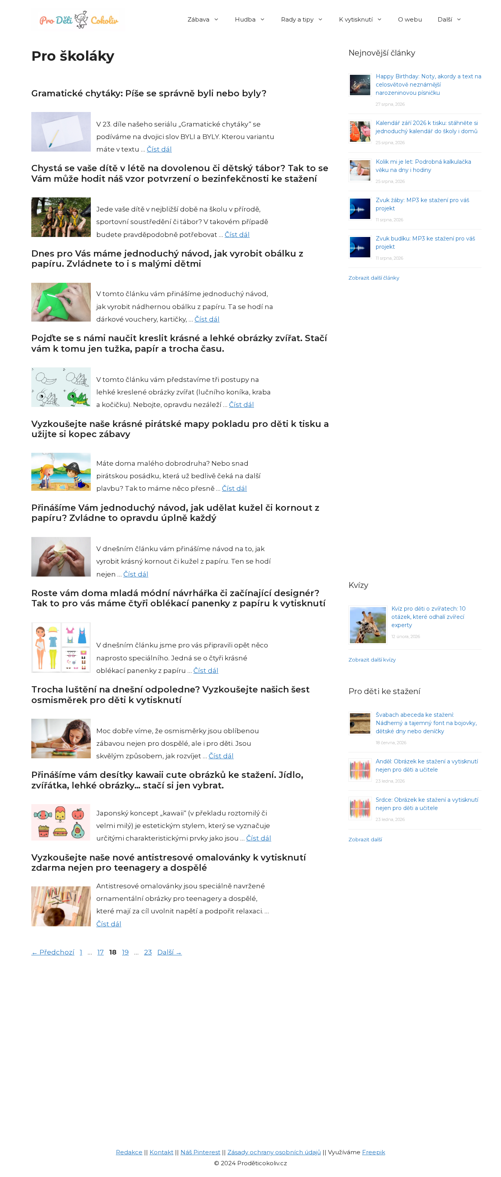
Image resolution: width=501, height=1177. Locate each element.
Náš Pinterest (200, 1152)
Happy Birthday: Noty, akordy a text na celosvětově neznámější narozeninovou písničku (428, 84)
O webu (410, 19)
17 (101, 952)
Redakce (129, 1152)
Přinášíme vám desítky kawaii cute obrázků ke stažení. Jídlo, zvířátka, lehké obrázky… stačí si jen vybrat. (167, 780)
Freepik (373, 1152)
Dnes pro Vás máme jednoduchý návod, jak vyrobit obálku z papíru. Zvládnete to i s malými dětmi (167, 258)
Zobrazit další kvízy (372, 659)
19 (126, 952)
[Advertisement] (415, 429)
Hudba (245, 19)
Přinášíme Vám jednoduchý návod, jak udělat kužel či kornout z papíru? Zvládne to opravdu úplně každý (175, 513)
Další (445, 19)
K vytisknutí (356, 19)
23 (149, 952)
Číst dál (159, 149)
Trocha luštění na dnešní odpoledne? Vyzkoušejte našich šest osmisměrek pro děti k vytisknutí (170, 694)
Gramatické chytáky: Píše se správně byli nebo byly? (149, 93)
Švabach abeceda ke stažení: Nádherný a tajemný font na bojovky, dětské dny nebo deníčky (426, 723)
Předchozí (52, 952)
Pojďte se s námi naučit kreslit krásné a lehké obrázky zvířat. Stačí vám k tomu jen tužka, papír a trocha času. (179, 343)
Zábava (198, 19)
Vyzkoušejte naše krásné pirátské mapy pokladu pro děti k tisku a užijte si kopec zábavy (180, 429)
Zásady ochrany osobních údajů (274, 1152)
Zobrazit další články (373, 278)
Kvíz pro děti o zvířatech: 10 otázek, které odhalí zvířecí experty (428, 617)
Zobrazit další (365, 839)
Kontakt (161, 1152)
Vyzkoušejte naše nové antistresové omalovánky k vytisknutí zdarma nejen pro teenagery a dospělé (168, 862)
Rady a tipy (297, 19)
